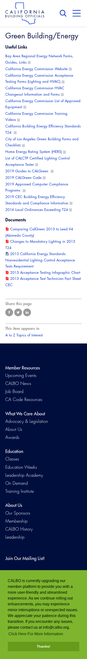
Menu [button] (77, 13)
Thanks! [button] (43, 646)
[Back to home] (24, 13)
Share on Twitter (18, 312)
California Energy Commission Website (36, 69)
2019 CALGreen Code (23, 177)
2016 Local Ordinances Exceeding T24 (36, 209)
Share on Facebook (9, 312)
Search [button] (64, 13)
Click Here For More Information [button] (35, 634)
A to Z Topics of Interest (24, 335)
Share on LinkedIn (27, 312)
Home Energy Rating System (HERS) (33, 151)
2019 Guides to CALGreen (27, 171)
